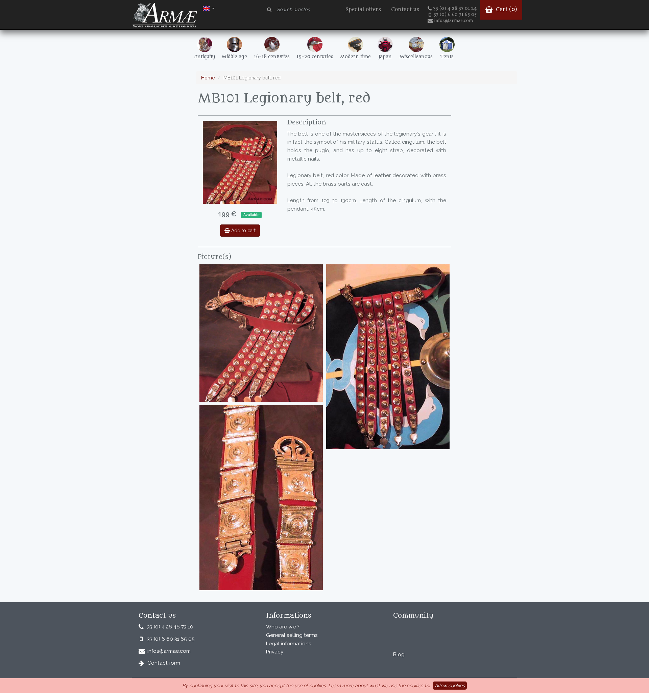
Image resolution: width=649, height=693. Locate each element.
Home (208, 77)
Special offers (363, 10)
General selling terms (292, 635)
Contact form (163, 663)
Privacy (274, 652)
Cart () (505, 10)
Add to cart (243, 230)
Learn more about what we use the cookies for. (379, 685)
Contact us (405, 10)
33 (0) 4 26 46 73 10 (170, 627)
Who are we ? (282, 627)
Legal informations (288, 644)
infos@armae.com (453, 20)
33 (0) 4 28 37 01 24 (455, 8)
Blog (399, 654)
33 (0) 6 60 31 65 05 (455, 14)
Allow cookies (450, 685)
